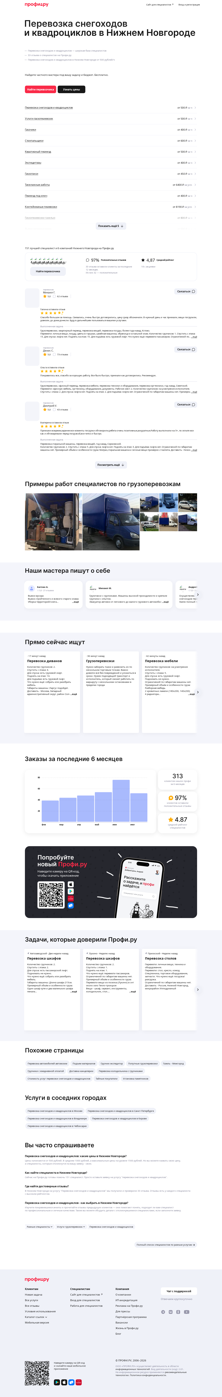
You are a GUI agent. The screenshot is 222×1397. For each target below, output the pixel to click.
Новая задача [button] (33, 1294)
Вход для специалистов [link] (85, 1300)
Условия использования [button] (40, 1311)
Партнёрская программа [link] (131, 1317)
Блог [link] (118, 1333)
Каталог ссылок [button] (34, 1317)
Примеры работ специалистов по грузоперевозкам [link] (102, 484)
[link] (40, 89)
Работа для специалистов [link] (86, 1305)
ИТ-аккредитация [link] (126, 1300)
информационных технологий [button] (133, 1369)
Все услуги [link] (31, 1300)
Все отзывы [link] (32, 1305)
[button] (185, 291)
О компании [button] (123, 1294)
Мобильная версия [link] (37, 1322)
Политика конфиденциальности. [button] (148, 1375)
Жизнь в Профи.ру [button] (127, 1328)
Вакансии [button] (122, 1322)
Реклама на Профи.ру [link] (129, 1305)
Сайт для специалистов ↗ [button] (86, 1294)
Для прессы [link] (123, 1311)
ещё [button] (76, 601)
